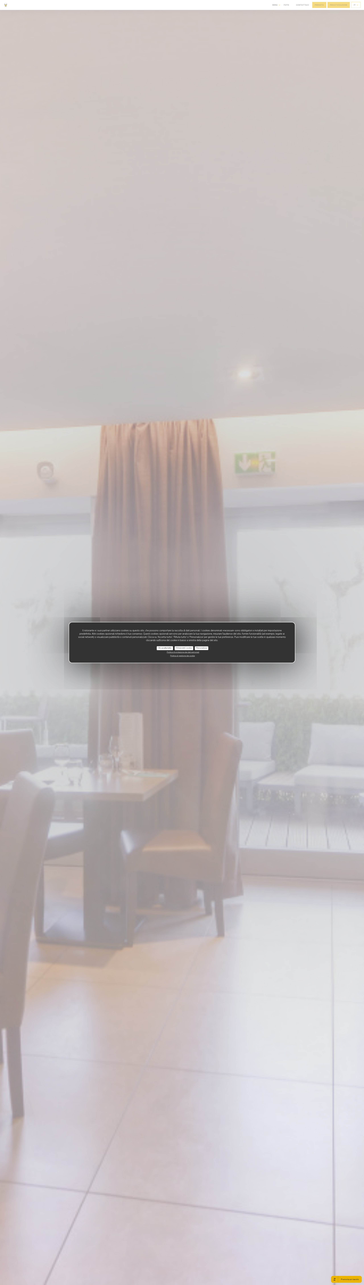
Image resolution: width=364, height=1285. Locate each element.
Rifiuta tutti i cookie (184, 648)
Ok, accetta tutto (164, 648)
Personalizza (201, 648)
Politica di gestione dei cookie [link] (182, 656)
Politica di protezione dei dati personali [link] (183, 652)
